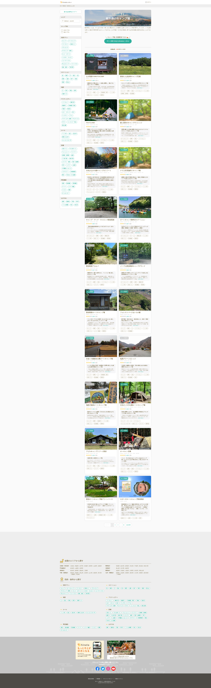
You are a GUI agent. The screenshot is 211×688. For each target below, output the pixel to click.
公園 (67, 78)
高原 (63, 82)
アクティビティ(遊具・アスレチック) (70, 118)
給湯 (72, 155)
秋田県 (90, 566)
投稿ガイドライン (119, 678)
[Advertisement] (91, 543)
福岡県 (118, 572)
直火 (70, 133)
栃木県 (122, 566)
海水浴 (68, 108)
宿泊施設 (75, 183)
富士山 (67, 82)
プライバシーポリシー (108, 678)
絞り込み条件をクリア (70, 11)
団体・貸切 (64, 67)
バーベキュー (65, 102)
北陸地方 (108, 568)
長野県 (81, 568)
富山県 (118, 568)
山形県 (95, 566)
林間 (66, 75)
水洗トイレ (64, 148)
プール (70, 115)
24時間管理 (72, 171)
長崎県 (127, 572)
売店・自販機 (75, 161)
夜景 (63, 78)
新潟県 (72, 568)
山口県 (90, 572)
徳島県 (95, 572)
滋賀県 (118, 570)
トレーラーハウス (66, 60)
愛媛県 (73, 574)
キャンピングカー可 (66, 140)
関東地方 (64, 5)
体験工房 (72, 102)
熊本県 (131, 572)
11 (123, 525)
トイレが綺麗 (65, 204)
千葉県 (136, 566)
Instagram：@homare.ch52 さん (128, 448)
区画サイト (72, 44)
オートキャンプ (71, 40)
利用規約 (98, 678)
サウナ (63, 122)
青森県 (76, 566)
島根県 (76, 572)
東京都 (141, 566)
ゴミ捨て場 (64, 158)
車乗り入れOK (65, 137)
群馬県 (127, 566)
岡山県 (81, 572)
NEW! (77, 201)
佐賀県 (122, 572)
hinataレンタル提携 (70, 174)
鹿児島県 (146, 572)
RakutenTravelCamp (91, 496)
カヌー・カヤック (66, 112)
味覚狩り (64, 105)
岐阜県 (72, 570)
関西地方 (108, 570)
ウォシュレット (65, 152)
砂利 (75, 90)
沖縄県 (119, 574)
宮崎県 (141, 572)
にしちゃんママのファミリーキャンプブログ (96, 355)
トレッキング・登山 (71, 122)
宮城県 (86, 566)
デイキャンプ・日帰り (67, 50)
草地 (71, 90)
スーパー (64, 186)
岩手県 (81, 566)
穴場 (73, 201)
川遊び (63, 108)
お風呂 (74, 165)
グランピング (65, 47)
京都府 (122, 570)
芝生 (66, 90)
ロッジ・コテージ (66, 54)
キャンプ (64, 40)
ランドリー (73, 152)
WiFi (63, 165)
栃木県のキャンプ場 (70, 5)
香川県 (100, 572)
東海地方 (62, 570)
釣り (73, 112)
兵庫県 (131, 570)
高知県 (78, 574)
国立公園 (64, 125)
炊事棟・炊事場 (65, 155)
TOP (61, 5)
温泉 (63, 183)
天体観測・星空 (71, 105)
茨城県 (118, 566)
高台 (74, 75)
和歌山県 (141, 570)
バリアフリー (65, 171)
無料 (63, 201)
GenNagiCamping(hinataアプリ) (94, 167)
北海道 (72, 566)
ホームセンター (65, 193)
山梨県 (76, 568)
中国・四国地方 (64, 572)
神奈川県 (146, 566)
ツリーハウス (74, 63)
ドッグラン (64, 115)
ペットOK (64, 133)
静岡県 (76, 570)
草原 (76, 78)
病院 (69, 189)
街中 (72, 78)
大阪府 (127, 570)
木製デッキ (64, 93)
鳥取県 (72, 572)
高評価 (67, 201)
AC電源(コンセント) (66, 168)
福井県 (127, 568)
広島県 (86, 572)
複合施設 (68, 183)
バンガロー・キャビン (67, 57)
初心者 (76, 204)
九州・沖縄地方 (110, 572)
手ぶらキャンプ (65, 63)
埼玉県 (131, 566)
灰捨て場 (71, 158)
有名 (71, 204)
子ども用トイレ (72, 148)
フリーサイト (65, 44)
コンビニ (64, 189)
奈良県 (136, 570)
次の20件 (128, 525)
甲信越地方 (63, 568)
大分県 (136, 572)
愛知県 (81, 570)
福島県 (100, 566)
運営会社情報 (91, 678)
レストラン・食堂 (66, 161)
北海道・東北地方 (64, 565)
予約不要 (71, 67)
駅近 (63, 174)
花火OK (75, 133)
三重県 (86, 570)
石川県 (122, 568)
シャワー (68, 165)
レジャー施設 (71, 186)
